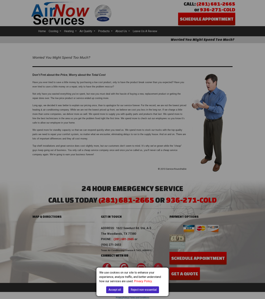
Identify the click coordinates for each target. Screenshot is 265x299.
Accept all (115, 289)
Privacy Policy (143, 281)
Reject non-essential (144, 289)
